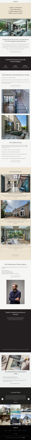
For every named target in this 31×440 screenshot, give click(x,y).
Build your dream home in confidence (14, 383)
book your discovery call (16, 276)
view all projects (15, 255)
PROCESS (5, 430)
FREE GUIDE (25, 430)
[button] (30, 1)
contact (19, 430)
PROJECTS (10, 430)
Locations (14, 437)
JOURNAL (15, 430)
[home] (15, 1)
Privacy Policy (17, 437)
